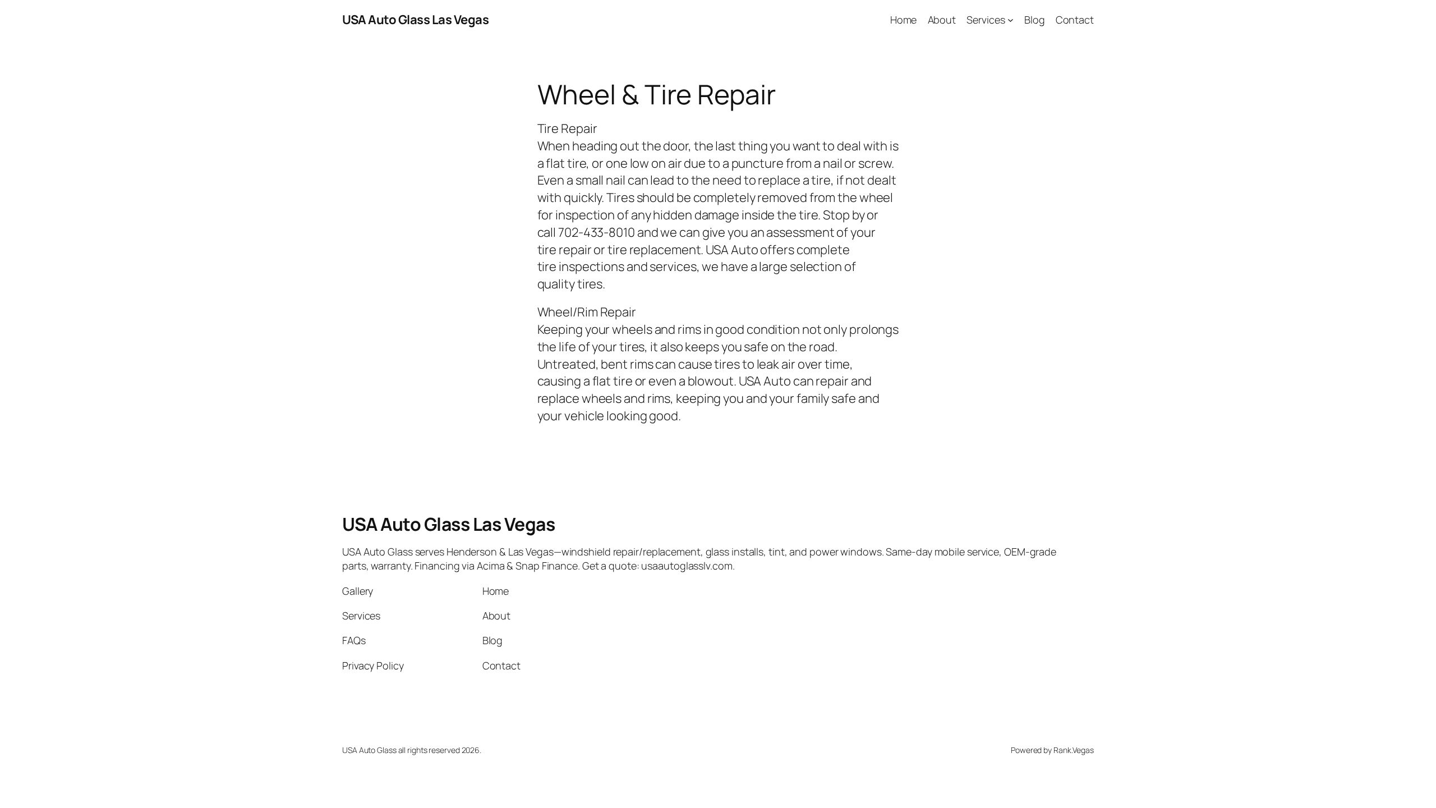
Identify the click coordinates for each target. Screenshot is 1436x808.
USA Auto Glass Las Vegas (415, 19)
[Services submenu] (1010, 20)
